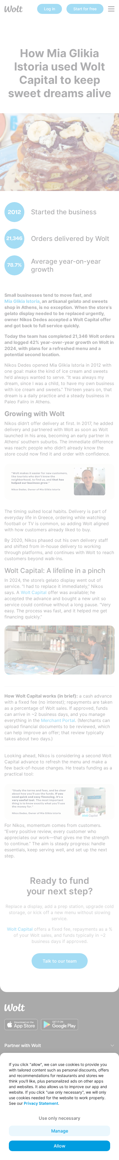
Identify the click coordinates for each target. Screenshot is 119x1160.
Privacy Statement (41, 1103)
